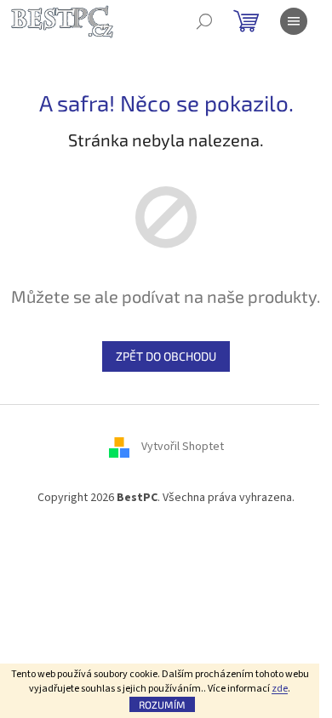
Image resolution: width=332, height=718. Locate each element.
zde (280, 688)
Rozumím (162, 704)
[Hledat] (204, 21)
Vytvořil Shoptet (182, 446)
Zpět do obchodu (166, 356)
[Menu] (294, 21)
